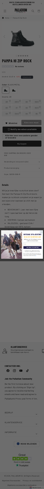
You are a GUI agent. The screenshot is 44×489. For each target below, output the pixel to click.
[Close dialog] (41, 232)
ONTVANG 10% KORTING (32, 247)
